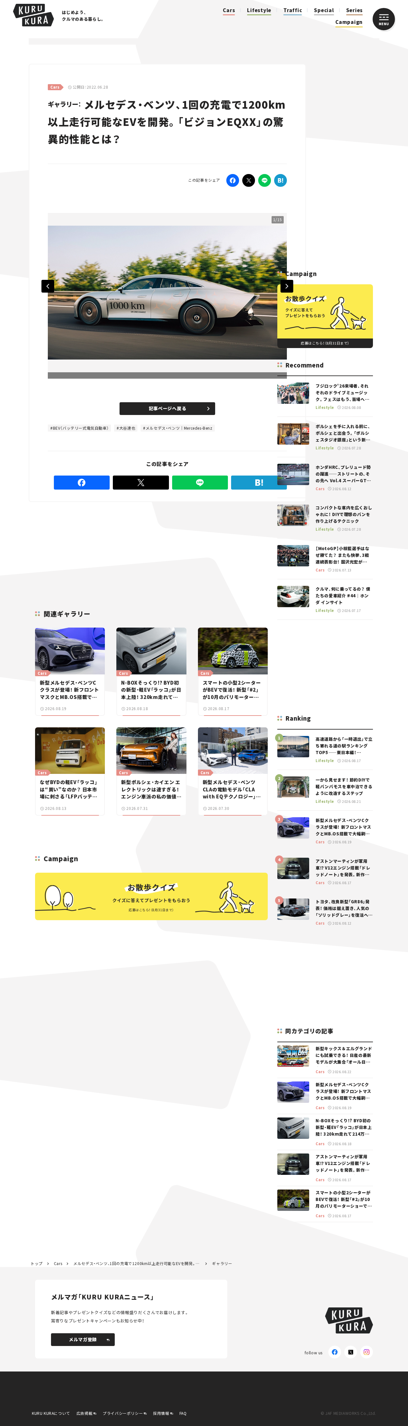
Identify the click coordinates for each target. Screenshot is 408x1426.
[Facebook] (232, 180)
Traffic (292, 10)
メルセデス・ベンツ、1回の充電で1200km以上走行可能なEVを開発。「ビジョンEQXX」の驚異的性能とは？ (137, 1263)
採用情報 (161, 1413)
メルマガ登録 (83, 1339)
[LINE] (264, 180)
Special (324, 10)
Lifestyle (259, 10)
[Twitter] (248, 180)
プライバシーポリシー (123, 1413)
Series (354, 10)
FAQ (183, 1413)
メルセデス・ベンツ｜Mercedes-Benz (179, 428)
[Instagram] (366, 1352)
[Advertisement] (118, 548)
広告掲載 (84, 1413)
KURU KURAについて (51, 1413)
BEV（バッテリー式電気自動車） (81, 428)
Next (286, 286)
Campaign (349, 21)
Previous (47, 286)
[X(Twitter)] (350, 1352)
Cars (229, 10)
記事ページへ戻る (167, 408)
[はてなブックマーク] (259, 483)
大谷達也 (127, 428)
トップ (37, 1263)
